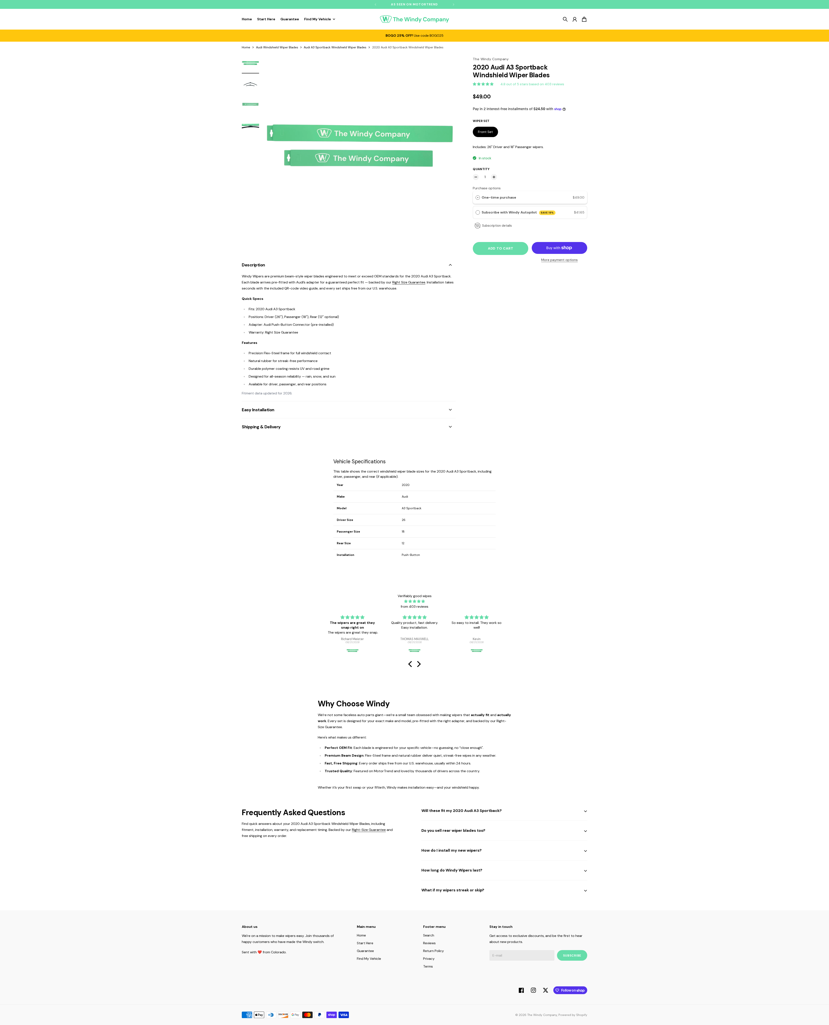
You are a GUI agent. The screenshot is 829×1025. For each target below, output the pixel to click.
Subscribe (572, 955)
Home (246, 47)
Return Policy (433, 951)
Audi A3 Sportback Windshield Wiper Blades (335, 47)
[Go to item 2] (250, 84)
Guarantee (365, 951)
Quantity (481, 169)
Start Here (365, 943)
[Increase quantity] (494, 177)
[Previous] (375, 4)
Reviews (429, 943)
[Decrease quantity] (476, 177)
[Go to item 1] (250, 63)
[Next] (453, 4)
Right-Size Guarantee (369, 829)
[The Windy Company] (414, 19)
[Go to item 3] (250, 105)
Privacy (429, 958)
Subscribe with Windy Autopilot (518, 212)
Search (428, 935)
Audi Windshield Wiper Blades (277, 47)
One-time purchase (499, 197)
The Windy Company (542, 1015)
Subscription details (497, 225)
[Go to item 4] (250, 125)
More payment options (559, 260)
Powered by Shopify (572, 1015)
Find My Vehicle (369, 958)
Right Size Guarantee (408, 282)
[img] (414, 601)
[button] (411, 664)
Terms (428, 966)
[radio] (478, 197)
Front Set (485, 132)
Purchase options (487, 188)
